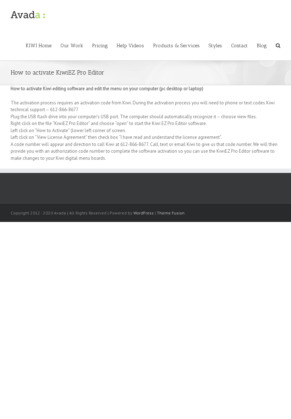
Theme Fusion (171, 213)
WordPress (143, 213)
